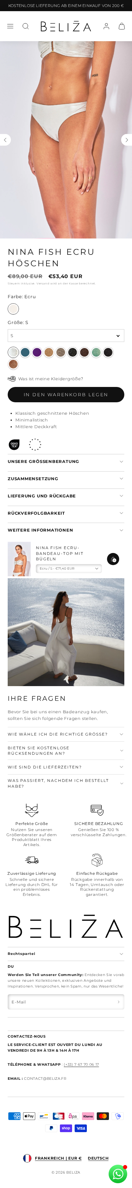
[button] (10, 26)
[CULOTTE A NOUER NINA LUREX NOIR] (72, 352)
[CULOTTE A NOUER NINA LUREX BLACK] (108, 352)
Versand (43, 283)
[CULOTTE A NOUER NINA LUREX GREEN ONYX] (96, 352)
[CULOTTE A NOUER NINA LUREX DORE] (48, 352)
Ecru (13, 308)
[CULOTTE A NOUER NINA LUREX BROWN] (84, 352)
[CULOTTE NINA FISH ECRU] (13, 352)
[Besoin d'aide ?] (118, 1174)
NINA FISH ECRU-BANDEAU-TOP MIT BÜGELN (60, 553)
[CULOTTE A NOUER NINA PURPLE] (37, 352)
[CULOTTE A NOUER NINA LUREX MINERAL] (60, 352)
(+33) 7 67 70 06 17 (81, 1064)
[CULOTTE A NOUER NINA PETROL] (25, 352)
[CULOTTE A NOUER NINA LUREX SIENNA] (13, 364)
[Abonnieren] (118, 1001)
